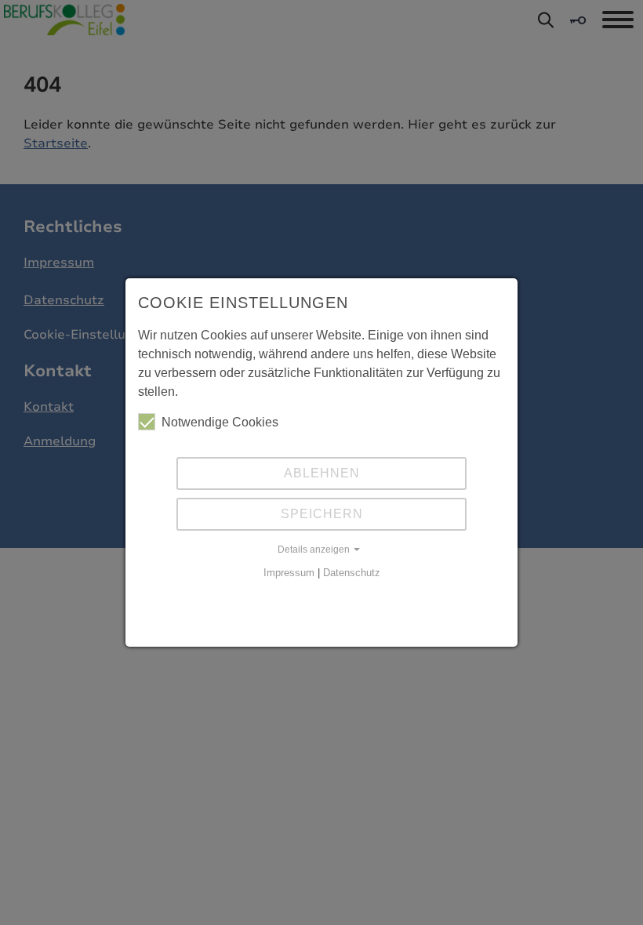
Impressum (288, 573)
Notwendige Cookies (220, 422)
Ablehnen (322, 473)
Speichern (322, 514)
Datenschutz (351, 573)
